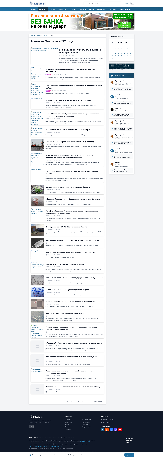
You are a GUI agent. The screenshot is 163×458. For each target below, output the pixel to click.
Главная (33, 35)
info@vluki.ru (106, 422)
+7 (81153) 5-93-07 (108, 419)
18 (124, 53)
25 (124, 55)
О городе (85, 424)
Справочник (68, 422)
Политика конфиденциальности (54, 446)
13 (130, 51)
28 (112, 58)
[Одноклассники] (107, 429)
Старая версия (86, 427)
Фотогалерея (86, 422)
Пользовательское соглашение (37, 446)
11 (124, 51)
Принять (129, 455)
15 (115, 53)
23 (118, 55)
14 (112, 53)
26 (127, 55)
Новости (39, 35)
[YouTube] (120, 429)
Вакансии (67, 427)
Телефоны (68, 429)
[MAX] (115, 429)
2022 (45, 35)
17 (121, 53)
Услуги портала (86, 419)
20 (131, 53)
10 (121, 51)
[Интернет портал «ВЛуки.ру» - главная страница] (37, 3)
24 (121, 55)
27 (131, 55)
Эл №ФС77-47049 (85, 441)
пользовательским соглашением (105, 455)
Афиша (67, 424)
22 (115, 55)
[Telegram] (111, 429)
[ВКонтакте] (102, 429)
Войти (126, 3)
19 (127, 53)
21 (112, 55)
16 (118, 53)
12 (127, 51)
